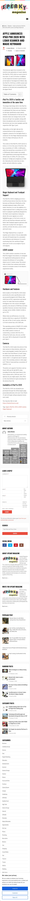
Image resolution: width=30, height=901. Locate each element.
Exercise (4, 767)
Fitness (4, 777)
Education (4, 760)
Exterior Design (6, 770)
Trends (4, 862)
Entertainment (5, 763)
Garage (4, 791)
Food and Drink (5, 780)
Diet (3, 753)
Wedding (4, 869)
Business (4, 743)
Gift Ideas (4, 797)
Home (5, 26)
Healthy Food (5, 801)
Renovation (5, 838)
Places (3, 831)
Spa (3, 855)
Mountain (4, 818)
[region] (15, 887)
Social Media (5, 852)
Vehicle (4, 865)
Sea (3, 845)
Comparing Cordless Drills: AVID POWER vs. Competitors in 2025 (18, 722)
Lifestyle (4, 814)
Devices (10, 26)
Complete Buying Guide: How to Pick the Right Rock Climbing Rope (17, 707)
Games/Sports (5, 787)
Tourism (4, 859)
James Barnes (11, 48)
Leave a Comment (20, 50)
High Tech (4, 804)
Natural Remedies (6, 821)
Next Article (7, 421)
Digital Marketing (6, 757)
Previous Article (11, 416)
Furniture (4, 784)
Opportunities (5, 825)
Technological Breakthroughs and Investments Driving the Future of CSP (18, 715)
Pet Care (4, 828)
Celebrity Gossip (6, 746)
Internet (4, 811)
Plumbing (4, 835)
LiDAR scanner (22, 407)
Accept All (15, 888)
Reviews (4, 842)
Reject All (15, 897)
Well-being (4, 872)
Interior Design (5, 808)
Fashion (4, 774)
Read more (4, 578)
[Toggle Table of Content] (19, 94)
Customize (15, 893)
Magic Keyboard (7, 409)
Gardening (4, 794)
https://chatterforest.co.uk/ (10, 403)
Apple (7, 407)
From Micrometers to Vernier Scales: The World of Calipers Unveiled (17, 693)
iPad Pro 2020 (14, 407)
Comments (5, 474)
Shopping (4, 848)
